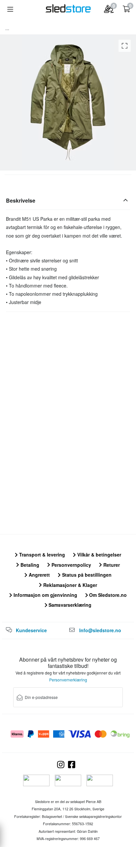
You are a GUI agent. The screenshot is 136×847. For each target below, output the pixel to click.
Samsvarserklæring (69, 604)
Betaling (29, 564)
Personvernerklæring (68, 679)
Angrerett (38, 574)
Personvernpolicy (70, 564)
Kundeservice (31, 630)
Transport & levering (41, 554)
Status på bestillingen (86, 574)
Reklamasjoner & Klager (69, 585)
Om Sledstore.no (107, 595)
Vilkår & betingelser (98, 554)
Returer (111, 564)
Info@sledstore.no (100, 630)
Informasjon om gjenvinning (44, 595)
